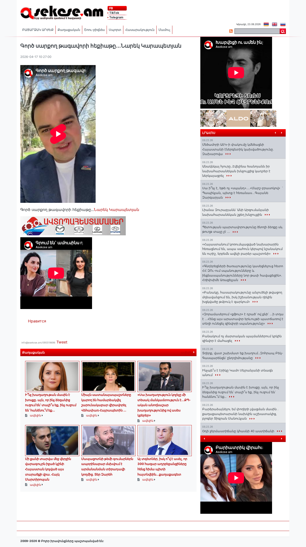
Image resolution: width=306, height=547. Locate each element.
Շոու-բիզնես (94, 30)
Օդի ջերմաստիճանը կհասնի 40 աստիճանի (238, 431)
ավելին (187, 352)
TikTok (114, 13)
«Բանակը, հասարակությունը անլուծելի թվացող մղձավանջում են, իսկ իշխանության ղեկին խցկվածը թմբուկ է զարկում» (242, 297)
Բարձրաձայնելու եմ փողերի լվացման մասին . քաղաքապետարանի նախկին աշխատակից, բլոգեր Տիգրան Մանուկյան (240, 413)
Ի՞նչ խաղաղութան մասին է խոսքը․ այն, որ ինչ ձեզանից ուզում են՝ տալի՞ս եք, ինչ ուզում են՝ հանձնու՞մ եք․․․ (240, 391)
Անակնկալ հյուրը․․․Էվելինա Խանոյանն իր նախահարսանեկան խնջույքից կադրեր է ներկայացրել (236, 170)
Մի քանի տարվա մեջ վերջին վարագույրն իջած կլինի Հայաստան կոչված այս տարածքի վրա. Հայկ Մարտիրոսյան (48, 469)
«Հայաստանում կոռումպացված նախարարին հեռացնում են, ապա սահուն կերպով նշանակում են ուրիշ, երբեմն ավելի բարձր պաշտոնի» (242, 248)
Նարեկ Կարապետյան (116, 209)
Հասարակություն (139, 30)
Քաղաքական (69, 30)
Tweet (61, 342)
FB (111, 8)
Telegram (116, 17)
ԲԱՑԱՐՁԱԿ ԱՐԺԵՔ (38, 30)
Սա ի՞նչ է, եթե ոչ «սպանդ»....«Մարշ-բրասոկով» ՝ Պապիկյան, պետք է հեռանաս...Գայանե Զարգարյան (242, 192)
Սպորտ (115, 30)
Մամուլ (164, 30)
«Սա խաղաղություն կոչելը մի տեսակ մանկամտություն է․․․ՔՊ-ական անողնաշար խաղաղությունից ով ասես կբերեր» (164, 405)
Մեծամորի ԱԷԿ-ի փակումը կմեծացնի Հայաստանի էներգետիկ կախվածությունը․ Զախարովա (237, 149)
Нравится (37, 321)
